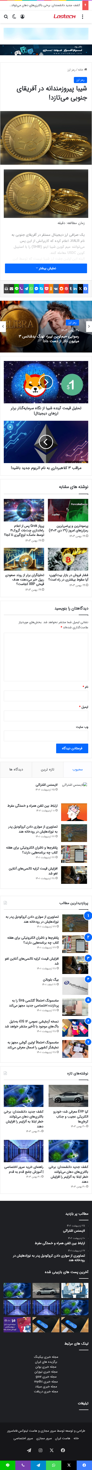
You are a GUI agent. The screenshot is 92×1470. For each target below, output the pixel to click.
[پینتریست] (66, 288)
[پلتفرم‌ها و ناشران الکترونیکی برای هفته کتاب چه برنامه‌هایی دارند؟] (74, 854)
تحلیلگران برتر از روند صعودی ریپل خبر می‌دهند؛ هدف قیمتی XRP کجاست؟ (24, 580)
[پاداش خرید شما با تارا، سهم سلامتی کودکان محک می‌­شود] (17, 1324)
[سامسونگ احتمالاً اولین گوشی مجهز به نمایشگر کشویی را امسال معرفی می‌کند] (75, 1049)
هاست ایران (62, 1438)
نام (85, 687)
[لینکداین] (75, 288)
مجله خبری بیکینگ (46, 1356)
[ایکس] (80, 288)
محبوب (77, 769)
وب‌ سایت (82, 727)
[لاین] (16, 288)
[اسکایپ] (41, 288)
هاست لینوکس (27, 1430)
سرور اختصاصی (23, 1438)
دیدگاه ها (16, 769)
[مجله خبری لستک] (65, 17)
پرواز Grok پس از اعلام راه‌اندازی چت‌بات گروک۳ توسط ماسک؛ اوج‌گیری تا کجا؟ (24, 530)
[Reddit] (61, 288)
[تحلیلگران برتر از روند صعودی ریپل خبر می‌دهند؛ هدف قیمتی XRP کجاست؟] (24, 559)
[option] (46, 326)
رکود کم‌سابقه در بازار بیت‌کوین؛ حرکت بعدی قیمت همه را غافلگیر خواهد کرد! (50, 338)
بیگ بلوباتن (51, 979)
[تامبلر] (71, 288)
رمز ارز (71, 69)
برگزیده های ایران (46, 1361)
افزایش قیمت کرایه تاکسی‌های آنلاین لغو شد (33, 871)
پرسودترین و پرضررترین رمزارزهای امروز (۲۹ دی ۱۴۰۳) (68, 528)
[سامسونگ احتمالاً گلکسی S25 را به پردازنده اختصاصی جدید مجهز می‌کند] (75, 1007)
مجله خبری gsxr (46, 1376)
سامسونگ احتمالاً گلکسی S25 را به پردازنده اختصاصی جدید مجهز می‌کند (34, 1003)
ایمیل (83, 707)
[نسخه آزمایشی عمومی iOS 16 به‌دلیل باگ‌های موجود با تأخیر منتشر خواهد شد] (75, 1028)
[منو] (82, 18)
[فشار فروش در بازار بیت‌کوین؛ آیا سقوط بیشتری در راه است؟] (68, 559)
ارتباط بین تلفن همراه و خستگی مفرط (32, 805)
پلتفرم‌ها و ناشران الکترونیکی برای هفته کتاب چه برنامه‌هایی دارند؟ (32, 850)
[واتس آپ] (31, 288)
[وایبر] (21, 288)
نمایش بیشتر (47, 268)
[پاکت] (46, 288)
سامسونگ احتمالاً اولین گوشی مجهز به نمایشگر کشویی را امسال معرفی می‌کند (33, 1045)
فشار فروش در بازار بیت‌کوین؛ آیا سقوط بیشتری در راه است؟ (68, 577)
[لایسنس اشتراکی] (74, 791)
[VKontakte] (56, 288)
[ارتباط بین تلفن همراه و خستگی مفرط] (74, 812)
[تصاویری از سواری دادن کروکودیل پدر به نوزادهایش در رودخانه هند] (74, 833)
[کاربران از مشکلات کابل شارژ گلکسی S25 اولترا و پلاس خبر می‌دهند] (74, 1324)
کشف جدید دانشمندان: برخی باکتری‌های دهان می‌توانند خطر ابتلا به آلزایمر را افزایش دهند (23, 1119)
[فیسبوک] (85, 288)
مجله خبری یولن (46, 1366)
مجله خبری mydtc (46, 1381)
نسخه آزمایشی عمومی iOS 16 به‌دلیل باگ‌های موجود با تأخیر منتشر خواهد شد (32, 1024)
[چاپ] (6, 288)
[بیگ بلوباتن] (75, 986)
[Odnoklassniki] (51, 288)
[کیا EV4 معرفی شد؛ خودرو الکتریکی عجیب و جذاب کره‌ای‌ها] (68, 1096)
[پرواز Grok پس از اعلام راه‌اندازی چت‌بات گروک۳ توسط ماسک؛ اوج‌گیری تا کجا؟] (24, 510)
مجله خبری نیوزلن (46, 1371)
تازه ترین (47, 769)
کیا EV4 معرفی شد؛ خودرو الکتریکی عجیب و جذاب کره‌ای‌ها (70, 1116)
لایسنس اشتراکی (47, 784)
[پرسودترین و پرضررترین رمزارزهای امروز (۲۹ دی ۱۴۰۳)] (68, 510)
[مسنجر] (36, 288)
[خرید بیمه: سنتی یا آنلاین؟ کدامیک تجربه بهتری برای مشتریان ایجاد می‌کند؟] (74, 1290)
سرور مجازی (48, 1430)
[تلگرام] (26, 288)
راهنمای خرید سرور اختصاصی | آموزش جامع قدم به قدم (23, 1169)
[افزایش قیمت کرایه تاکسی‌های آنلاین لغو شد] (74, 875)
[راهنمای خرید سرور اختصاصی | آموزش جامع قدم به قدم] (23, 1151)
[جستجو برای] (6, 18)
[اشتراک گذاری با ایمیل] (11, 288)
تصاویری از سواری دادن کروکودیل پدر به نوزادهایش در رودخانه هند (33, 829)
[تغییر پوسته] (14, 18)
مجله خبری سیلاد (46, 1386)
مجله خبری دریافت (46, 1391)
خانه (81, 69)
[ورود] (22, 18)
